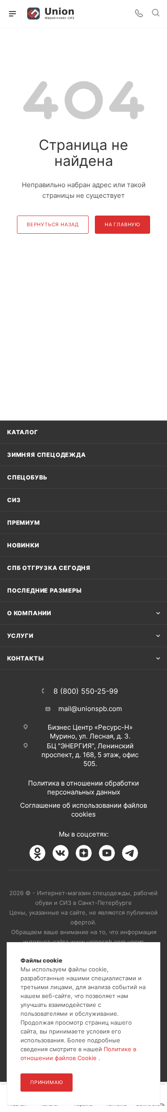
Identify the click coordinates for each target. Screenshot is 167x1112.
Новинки (23, 545)
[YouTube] (107, 853)
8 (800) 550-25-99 (85, 691)
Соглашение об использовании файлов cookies (83, 809)
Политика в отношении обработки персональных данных (83, 787)
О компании (29, 613)
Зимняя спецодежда (46, 454)
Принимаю (46, 1082)
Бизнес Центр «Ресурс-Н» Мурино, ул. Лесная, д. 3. (90, 731)
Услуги (20, 635)
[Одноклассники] (37, 853)
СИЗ (13, 499)
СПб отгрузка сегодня (48, 567)
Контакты (25, 658)
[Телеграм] (130, 853)
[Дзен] (84, 853)
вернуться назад (53, 224)
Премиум (23, 522)
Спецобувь (27, 477)
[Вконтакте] (61, 853)
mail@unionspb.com (90, 708)
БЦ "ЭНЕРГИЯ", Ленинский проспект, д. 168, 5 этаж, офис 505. (89, 755)
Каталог (22, 432)
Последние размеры (44, 590)
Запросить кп (161, 72)
